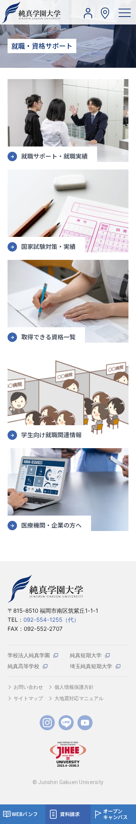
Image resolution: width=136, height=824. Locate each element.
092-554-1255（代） (51, 619)
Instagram (47, 722)
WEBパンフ (25, 814)
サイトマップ (28, 698)
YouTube (85, 722)
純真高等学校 (23, 666)
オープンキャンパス (115, 814)
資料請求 (70, 814)
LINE (66, 722)
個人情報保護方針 (74, 687)
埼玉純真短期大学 (91, 666)
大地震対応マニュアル (79, 698)
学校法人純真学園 (29, 655)
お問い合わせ (28, 687)
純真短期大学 (86, 655)
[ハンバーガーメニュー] (124, 12)
